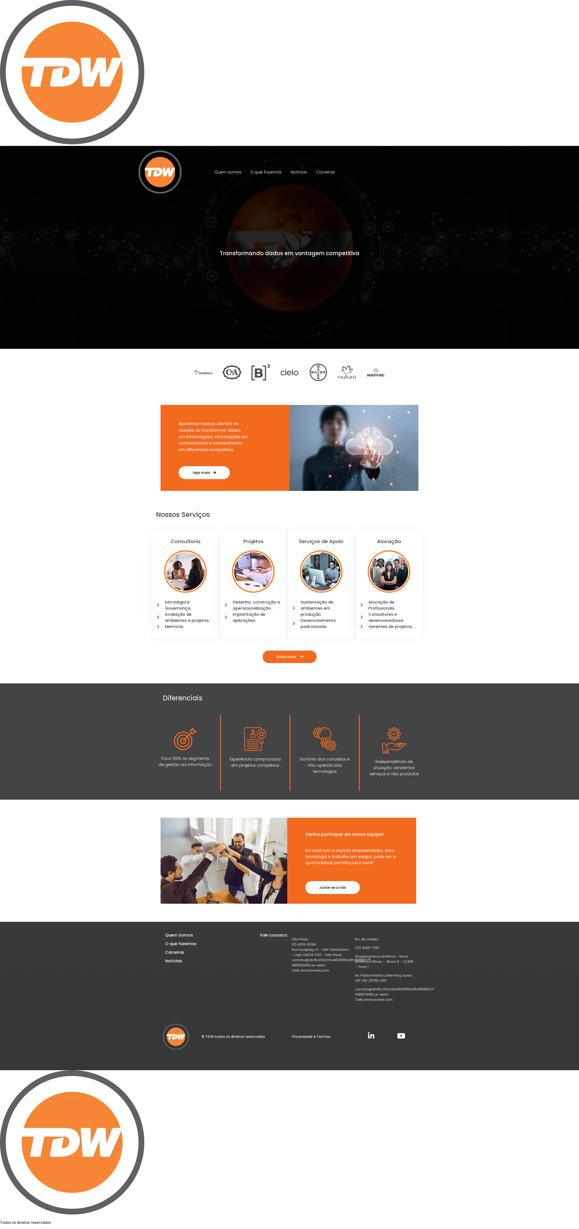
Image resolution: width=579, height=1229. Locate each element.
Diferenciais (182, 698)
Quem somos (227, 172)
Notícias (299, 172)
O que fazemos (266, 172)
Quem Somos (179, 935)
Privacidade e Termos (311, 1036)
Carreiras (325, 172)
